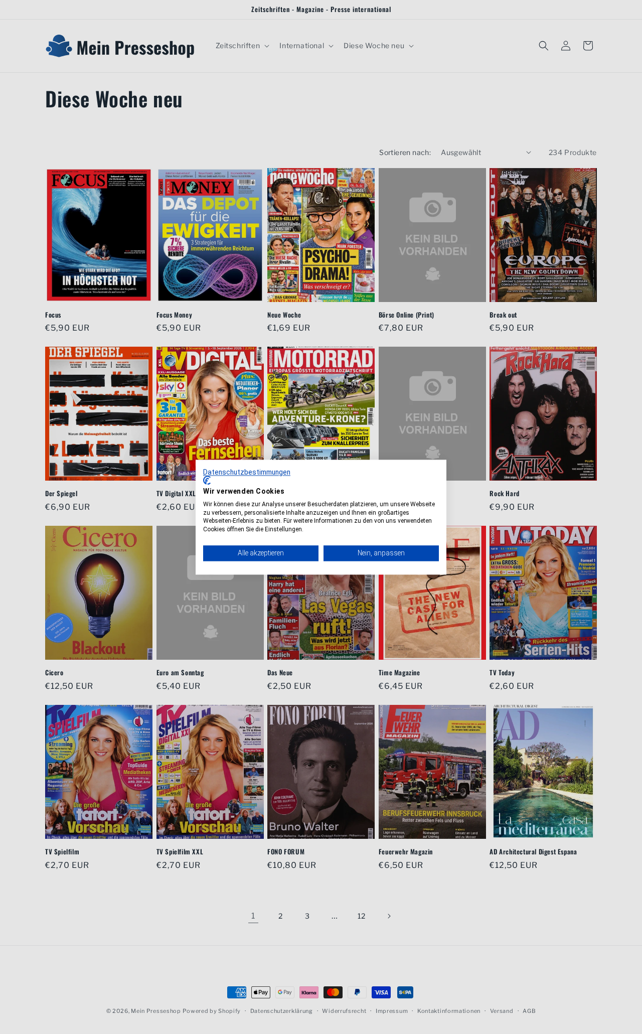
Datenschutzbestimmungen (246, 472)
